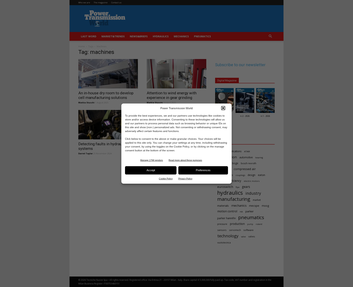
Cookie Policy (166, 178)
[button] (223, 108)
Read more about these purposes (185, 160)
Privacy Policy (185, 178)
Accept (151, 170)
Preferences (203, 170)
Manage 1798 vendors (151, 160)
